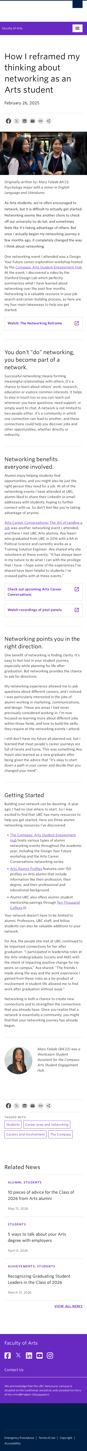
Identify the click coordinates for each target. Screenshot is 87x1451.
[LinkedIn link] (30, 1357)
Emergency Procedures (19, 1437)
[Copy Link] (41, 122)
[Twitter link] (20, 1357)
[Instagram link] (51, 1357)
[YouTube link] (41, 1357)
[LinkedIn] (25, 122)
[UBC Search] (77, 5)
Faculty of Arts (12, 28)
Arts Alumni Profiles (26, 869)
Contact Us (13, 1370)
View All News (68, 1306)
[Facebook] (8, 122)
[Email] (33, 122)
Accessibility (12, 1443)
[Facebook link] (9, 1357)
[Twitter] (16, 122)
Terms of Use (47, 1437)
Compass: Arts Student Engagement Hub (48, 267)
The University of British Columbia (31, 9)
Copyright (66, 1437)
